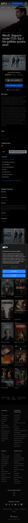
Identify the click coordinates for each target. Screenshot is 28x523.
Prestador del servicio (7, 509)
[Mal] (8, 74)
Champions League (5, 455)
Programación (4, 481)
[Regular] (10, 74)
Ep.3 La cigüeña (6, 164)
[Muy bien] (13, 74)
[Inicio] (4, 3)
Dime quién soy (18, 296)
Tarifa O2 (16, 479)
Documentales (4, 436)
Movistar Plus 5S (17, 446)
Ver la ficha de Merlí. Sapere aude (14, 154)
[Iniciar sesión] (25, 3)
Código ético (16, 461)
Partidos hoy (3, 479)
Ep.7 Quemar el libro (7, 174)
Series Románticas (5, 433)
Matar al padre (5, 342)
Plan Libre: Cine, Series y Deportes (19, 466)
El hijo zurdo (4, 365)
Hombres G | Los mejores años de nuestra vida (20, 431)
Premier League (4, 459)
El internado (4, 387)
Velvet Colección (19, 365)
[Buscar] (9, 3)
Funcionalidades (17, 455)
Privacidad (22, 509)
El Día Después (4, 461)
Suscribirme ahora (17, 3)
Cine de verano (4, 425)
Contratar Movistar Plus (19, 463)
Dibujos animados (17, 440)
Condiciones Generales (19, 459)
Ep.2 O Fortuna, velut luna (8, 162)
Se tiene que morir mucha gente (19, 423)
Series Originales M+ (5, 431)
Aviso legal (16, 509)
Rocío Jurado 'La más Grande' (20, 434)
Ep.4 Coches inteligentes (8, 167)
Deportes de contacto (5, 473)
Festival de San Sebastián (19, 438)
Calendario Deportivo (5, 477)
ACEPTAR (14, 275)
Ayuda (14, 495)
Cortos (2, 423)
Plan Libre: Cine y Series (19, 469)
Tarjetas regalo (17, 481)
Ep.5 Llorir (4, 169)
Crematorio (17, 319)
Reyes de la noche (19, 342)
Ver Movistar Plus (17, 454)
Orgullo (2, 440)
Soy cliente (15, 80)
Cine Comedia (4, 419)
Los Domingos (17, 419)
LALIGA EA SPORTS (5, 457)
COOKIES (14, 511)
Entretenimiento (4, 438)
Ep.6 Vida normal (6, 171)
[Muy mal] (6, 74)
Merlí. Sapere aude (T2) (17, 152)
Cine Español (4, 417)
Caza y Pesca (16, 444)
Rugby (2, 469)
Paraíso (16, 387)
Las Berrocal (16, 428)
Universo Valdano (5, 463)
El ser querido (17, 415)
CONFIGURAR (14, 267)
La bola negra (17, 417)
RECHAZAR (14, 271)
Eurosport (3, 475)
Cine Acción (3, 421)
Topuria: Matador (4, 471)
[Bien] (11, 74)
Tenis (2, 467)
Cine (8, 7)
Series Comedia (4, 434)
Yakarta (3, 296)
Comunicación (17, 483)
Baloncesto (3, 465)
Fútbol (14, 7)
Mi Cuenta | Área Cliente (19, 457)
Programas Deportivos (18, 442)
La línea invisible (5, 319)
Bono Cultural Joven (18, 477)
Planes (15, 471)
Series (3, 7)
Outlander (16, 421)
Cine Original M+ (4, 415)
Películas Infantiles (5, 427)
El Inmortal (16, 426)
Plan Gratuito (17, 473)
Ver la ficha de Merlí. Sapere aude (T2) (11, 180)
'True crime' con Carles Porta (20, 436)
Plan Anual (16, 475)
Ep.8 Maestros (5, 176)
